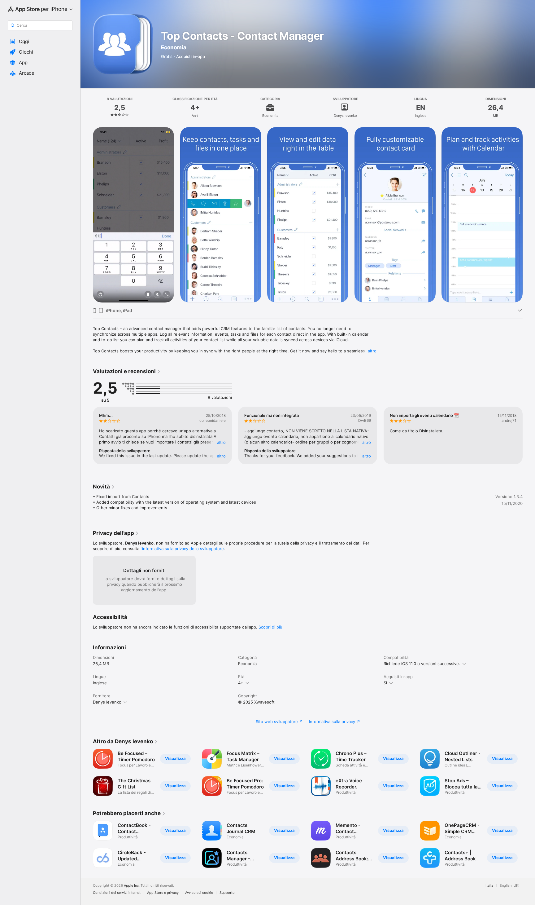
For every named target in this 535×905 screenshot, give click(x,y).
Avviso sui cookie (199, 892)
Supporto (227, 892)
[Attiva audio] (157, 295)
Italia (489, 885)
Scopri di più (270, 627)
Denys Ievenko (107, 702)
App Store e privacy (163, 892)
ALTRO (221, 442)
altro (372, 350)
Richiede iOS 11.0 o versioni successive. (422, 663)
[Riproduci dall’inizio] (100, 295)
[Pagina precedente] (86, 215)
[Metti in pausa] (148, 295)
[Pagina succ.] (528, 215)
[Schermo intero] (166, 295)
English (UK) (510, 885)
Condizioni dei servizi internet (117, 892)
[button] (40, 41)
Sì (385, 682)
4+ (240, 682)
